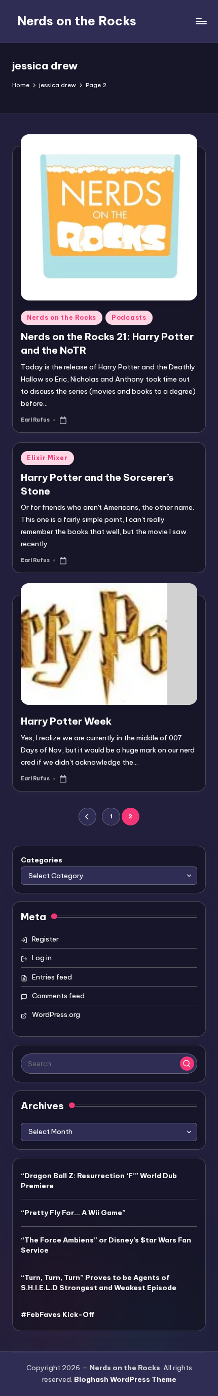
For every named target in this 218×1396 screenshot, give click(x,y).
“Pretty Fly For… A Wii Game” (73, 1212)
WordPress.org (56, 1014)
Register (45, 939)
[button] (87, 816)
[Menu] (201, 21)
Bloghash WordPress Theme (125, 1379)
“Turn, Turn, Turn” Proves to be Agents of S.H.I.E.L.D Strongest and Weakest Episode (98, 1282)
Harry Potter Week (66, 721)
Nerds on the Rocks (76, 20)
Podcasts (129, 317)
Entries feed (52, 977)
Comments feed (58, 995)
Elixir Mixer (47, 458)
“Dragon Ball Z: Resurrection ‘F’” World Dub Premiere (99, 1180)
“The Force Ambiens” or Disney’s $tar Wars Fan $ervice (106, 1245)
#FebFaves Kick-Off (58, 1314)
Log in (42, 957)
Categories (41, 859)
